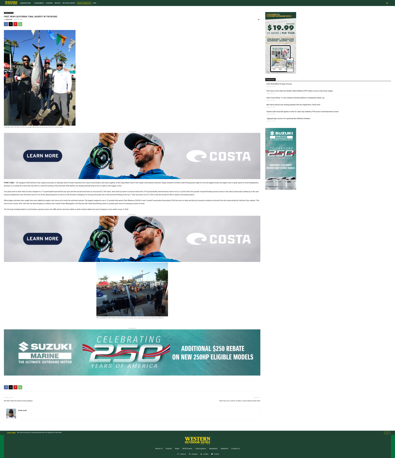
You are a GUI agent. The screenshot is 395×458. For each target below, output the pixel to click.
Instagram (195, 454)
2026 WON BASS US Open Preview (279, 84)
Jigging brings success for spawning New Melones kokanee (288, 118)
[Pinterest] (15, 24)
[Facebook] (6, 24)
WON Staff (9, 19)
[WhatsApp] (20, 24)
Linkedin (205, 454)
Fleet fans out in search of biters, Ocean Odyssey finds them (239, 401)
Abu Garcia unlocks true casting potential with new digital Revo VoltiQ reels (293, 105)
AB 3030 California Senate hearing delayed (18, 401)
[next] (388, 433)
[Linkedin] (201, 454)
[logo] (11, 3)
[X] (11, 24)
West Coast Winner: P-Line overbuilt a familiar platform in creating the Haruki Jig (295, 98)
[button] (387, 3)
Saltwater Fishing (9, 13)
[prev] (385, 433)
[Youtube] (212, 454)
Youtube (216, 454)
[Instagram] (189, 454)
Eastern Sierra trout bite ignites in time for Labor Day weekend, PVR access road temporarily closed (302, 112)
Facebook (183, 454)
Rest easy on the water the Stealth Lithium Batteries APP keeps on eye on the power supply (300, 91)
